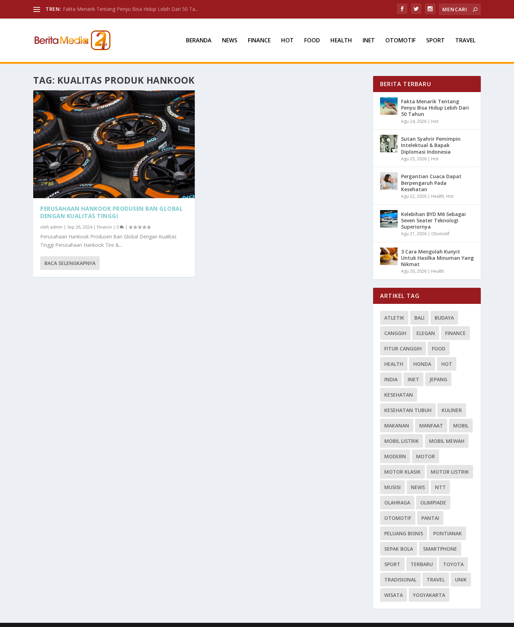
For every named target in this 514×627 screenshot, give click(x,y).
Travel (465, 40)
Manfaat (431, 425)
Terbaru (422, 564)
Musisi (392, 487)
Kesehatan (398, 394)
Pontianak (447, 533)
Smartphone (440, 548)
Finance (259, 40)
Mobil (461, 425)
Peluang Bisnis (403, 533)
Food (312, 40)
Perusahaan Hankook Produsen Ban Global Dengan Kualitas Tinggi (111, 212)
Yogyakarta (429, 595)
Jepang (438, 379)
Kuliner (452, 410)
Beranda (199, 40)
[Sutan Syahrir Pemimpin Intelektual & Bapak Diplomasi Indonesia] (389, 143)
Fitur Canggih (403, 348)
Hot (287, 40)
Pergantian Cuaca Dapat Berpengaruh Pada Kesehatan (431, 182)
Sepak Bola (398, 548)
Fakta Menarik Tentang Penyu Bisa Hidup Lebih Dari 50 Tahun (435, 107)
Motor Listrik (450, 471)
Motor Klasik (402, 471)
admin (56, 227)
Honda (422, 364)
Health (341, 40)
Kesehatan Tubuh (407, 410)
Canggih (395, 333)
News (229, 40)
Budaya (444, 317)
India (391, 379)
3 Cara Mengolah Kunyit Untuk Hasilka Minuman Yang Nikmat (437, 257)
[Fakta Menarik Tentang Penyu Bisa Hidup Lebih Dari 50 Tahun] (389, 106)
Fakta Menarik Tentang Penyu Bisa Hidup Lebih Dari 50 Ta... (130, 9)
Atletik (394, 317)
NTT (440, 487)
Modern (395, 456)
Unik (461, 579)
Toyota (453, 564)
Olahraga (397, 502)
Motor (425, 456)
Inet (369, 40)
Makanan (396, 425)
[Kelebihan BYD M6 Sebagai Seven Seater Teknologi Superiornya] (389, 219)
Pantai (430, 518)
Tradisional (400, 579)
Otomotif (400, 40)
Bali (419, 317)
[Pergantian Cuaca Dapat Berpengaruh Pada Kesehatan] (389, 181)
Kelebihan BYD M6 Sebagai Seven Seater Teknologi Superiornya (433, 220)
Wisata (393, 595)
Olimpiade (433, 502)
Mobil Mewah (446, 441)
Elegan (425, 333)
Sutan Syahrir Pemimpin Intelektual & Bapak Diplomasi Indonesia (431, 145)
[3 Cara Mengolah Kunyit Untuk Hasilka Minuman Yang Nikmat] (389, 256)
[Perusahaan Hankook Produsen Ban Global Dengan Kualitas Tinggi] (114, 144)
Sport (435, 40)
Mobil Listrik (401, 441)
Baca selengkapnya (69, 263)
